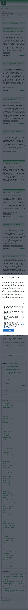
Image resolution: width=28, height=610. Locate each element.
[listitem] (14, 304)
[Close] (25, 278)
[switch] (22, 307)
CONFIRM (8, 330)
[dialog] (14, 305)
